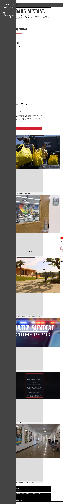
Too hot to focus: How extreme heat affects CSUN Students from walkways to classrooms (24, 316)
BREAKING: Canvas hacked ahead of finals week (17, 422)
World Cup (8, 7)
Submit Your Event (8, 12)
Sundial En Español (23, 18)
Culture (10, 4)
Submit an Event (46, 17)
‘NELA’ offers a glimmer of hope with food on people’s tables (19, 193)
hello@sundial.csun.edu (37, 493)
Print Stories (13, 12)
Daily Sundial (4, 2)
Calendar (45, 16)
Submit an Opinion (26, 17)
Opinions (25, 16)
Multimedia (12, 7)
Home (4, 4)
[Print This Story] (61, 261)
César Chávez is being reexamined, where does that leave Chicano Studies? (22, 257)
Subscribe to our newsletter (9, 13)
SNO (18, 500)
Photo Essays (36, 16)
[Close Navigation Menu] (14, 2)
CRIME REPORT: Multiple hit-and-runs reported (17, 370)
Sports (7, 6)
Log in (21, 500)
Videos (36, 17)
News (7, 4)
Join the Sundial (12, 15)
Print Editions (30, 18)
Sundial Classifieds (6, 15)
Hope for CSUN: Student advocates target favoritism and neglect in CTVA (21, 482)
